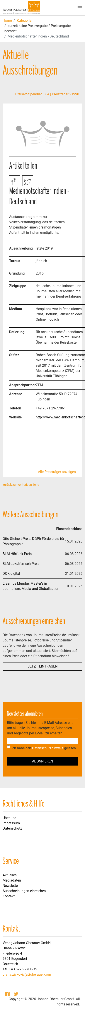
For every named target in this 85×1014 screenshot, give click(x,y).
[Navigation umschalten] (80, 7)
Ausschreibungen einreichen (24, 891)
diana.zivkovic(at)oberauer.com (27, 974)
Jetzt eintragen (43, 666)
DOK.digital (11, 573)
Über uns (9, 818)
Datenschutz (12, 828)
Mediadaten (12, 880)
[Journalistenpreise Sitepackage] (21, 7)
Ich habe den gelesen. (44, 748)
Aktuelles (10, 875)
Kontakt (9, 896)
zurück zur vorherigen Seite (21, 484)
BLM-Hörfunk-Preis (17, 554)
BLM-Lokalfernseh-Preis (21, 564)
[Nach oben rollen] (75, 1004)
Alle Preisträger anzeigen (57, 472)
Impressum (11, 823)
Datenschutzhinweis (47, 748)
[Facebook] (7, 993)
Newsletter (11, 886)
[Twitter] (16, 993)
